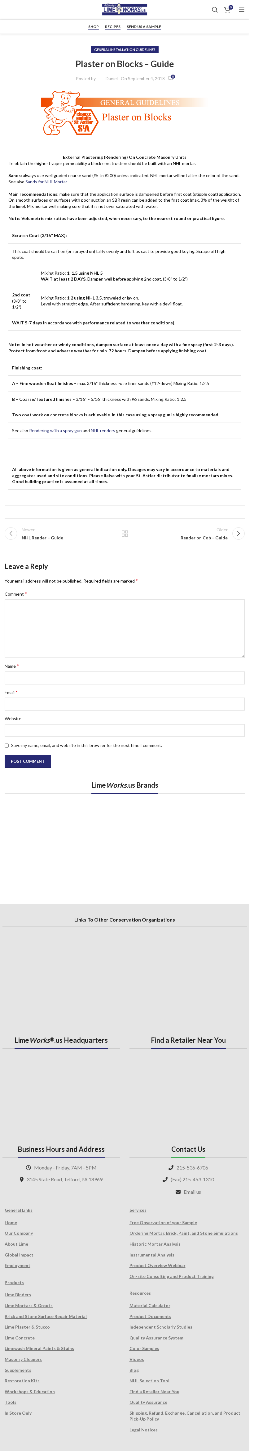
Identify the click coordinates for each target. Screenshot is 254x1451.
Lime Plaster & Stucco (27, 1327)
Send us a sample (144, 27)
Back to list (124, 533)
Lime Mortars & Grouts (29, 1305)
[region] (125, 842)
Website (13, 718)
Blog (134, 1370)
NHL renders (103, 430)
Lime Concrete (20, 1337)
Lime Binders (18, 1294)
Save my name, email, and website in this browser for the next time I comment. (86, 745)
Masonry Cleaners (23, 1359)
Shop (93, 27)
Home (11, 1222)
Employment (17, 1265)
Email (11, 692)
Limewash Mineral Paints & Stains (39, 1348)
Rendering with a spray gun (55, 430)
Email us (192, 1192)
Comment (16, 594)
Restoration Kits (22, 1380)
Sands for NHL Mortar (46, 181)
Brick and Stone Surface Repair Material (46, 1316)
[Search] (215, 9)
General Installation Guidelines (124, 50)
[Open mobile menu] (241, 9)
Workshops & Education (30, 1391)
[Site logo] (125, 9)
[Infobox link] (11, 10)
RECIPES (112, 27)
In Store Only (18, 1413)
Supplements (18, 1370)
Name (12, 666)
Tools (10, 1402)
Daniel (112, 78)
